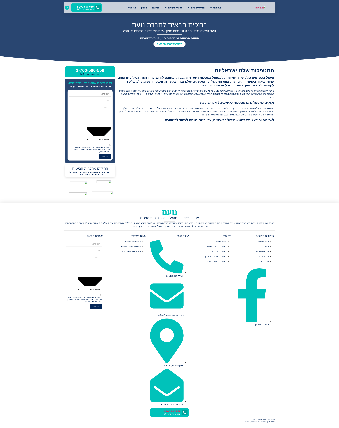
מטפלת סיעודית (175, 7)
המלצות (155, 7)
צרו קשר (132, 7)
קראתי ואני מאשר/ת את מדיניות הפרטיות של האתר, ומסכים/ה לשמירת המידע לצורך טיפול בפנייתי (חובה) (92, 149)
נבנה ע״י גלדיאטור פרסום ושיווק (263, 419)
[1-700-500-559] (185, 412)
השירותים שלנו (198, 7)
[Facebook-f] (67, 8)
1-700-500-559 (90, 70)
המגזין (144, 7)
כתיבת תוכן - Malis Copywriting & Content (259, 422)
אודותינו (217, 7)
